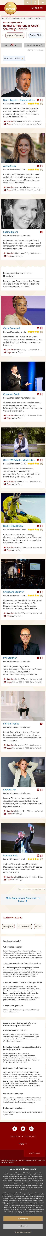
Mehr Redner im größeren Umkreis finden (23, 899)
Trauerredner (24, 926)
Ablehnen (23, 1226)
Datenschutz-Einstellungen (23, 1232)
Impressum (15, 1136)
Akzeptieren (23, 1219)
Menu (35, 8)
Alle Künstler (6, 18)
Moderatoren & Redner (19, 18)
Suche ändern (33, 45)
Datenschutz (30, 1136)
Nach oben (34, 1153)
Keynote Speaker (15, 35)
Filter (9, 45)
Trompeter (8, 926)
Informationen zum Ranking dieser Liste (31, 889)
